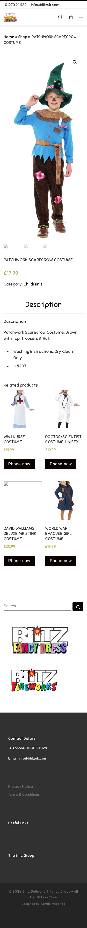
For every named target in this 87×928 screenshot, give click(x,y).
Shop (22, 36)
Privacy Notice (20, 786)
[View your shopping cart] (70, 17)
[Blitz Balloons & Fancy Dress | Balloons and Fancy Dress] (10, 17)
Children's (32, 284)
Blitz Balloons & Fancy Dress (46, 891)
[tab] (43, 304)
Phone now (19, 464)
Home (9, 36)
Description (43, 304)
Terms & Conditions (24, 794)
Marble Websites (52, 903)
